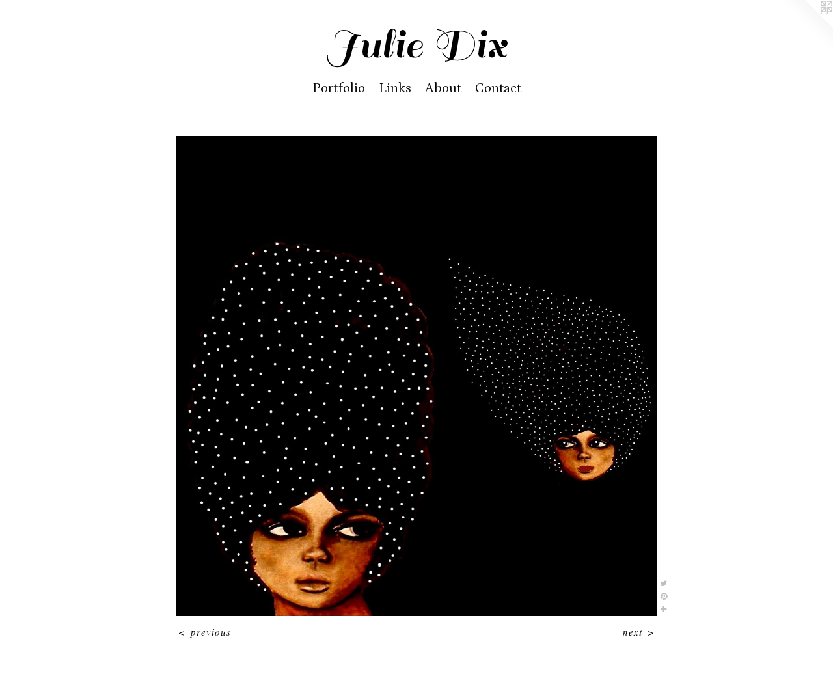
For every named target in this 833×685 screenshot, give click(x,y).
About (443, 88)
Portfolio (338, 88)
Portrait (416, 118)
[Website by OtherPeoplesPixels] (807, 26)
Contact (498, 88)
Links (395, 88)
